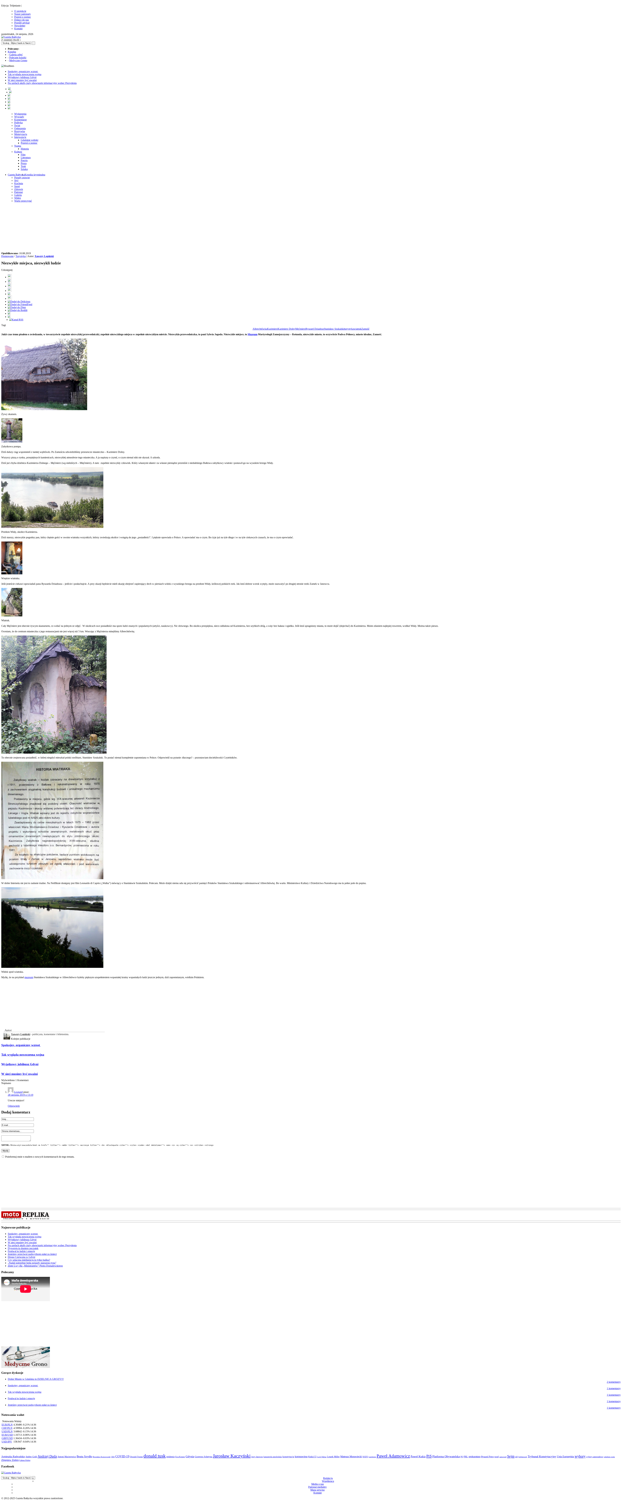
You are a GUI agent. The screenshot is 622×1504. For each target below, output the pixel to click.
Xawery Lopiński (44, 256)
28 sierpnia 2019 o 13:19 (20, 1095)
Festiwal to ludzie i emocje (21, 1251)
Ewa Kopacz (180, 1457)
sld (516, 1456)
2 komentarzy (614, 1382)
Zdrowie (18, 189)
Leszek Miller (333, 1456)
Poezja (24, 160)
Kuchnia (18, 183)
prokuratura (474, 1456)
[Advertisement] (311, 227)
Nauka (17, 145)
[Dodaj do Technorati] (9, 316)
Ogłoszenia (20, 128)
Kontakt (18, 28)
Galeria (18, 195)
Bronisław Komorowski (101, 1457)
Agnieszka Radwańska (13, 1456)
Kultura (18, 151)
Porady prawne (22, 177)
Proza (24, 163)
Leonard (18, 1092)
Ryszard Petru (487, 1456)
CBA (113, 1457)
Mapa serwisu (317, 1489)
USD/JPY (7, 1441)
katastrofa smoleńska (273, 1457)
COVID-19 (122, 1456)
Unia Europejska (565, 1456)
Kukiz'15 (312, 1456)
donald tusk (155, 1455)
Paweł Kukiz (418, 1456)
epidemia (170, 1456)
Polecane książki (17, 57)
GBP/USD (7, 1438)
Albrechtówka (260, 328)
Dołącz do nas (21, 19)
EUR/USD (7, 1434)
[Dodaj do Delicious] (19, 301)
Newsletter (19, 25)
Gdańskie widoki (29, 140)
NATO (365, 1457)
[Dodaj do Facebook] (10, 277)
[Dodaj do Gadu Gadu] (10, 298)
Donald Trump (136, 1456)
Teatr (23, 166)
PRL (466, 1456)
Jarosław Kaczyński (232, 1455)
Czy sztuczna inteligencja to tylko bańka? (29, 1260)
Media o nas (317, 1484)
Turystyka (21, 256)
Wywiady (19, 116)
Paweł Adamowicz (393, 1456)
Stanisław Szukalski (334, 328)
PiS (429, 1456)
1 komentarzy (614, 1388)
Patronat (18, 192)
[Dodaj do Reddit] (17, 310)
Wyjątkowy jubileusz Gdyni (22, 77)
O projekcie (20, 11)
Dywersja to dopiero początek (23, 1248)
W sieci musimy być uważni (22, 80)
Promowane (7, 256)
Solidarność (522, 1457)
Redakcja (328, 1478)
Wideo (17, 198)
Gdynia (190, 1456)
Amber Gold (31, 1456)
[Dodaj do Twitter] (10, 281)
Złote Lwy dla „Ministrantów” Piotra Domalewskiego (35, 1265)
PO (462, 1456)
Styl (16, 180)
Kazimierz (272, 328)
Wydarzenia (20, 113)
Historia (25, 148)
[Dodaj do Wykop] (10, 290)
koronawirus (301, 1456)
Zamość (365, 328)
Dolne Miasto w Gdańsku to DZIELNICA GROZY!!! (36, 1379)
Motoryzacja (20, 134)
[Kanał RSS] (16, 319)
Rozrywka (19, 131)
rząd (496, 1456)
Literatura (26, 157)
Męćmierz (300, 328)
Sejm (510, 1456)
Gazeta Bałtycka (16, 174)
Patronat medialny (317, 1487)
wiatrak (357, 328)
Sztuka (24, 169)
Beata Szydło (84, 1456)
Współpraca (328, 1481)
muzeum (28, 977)
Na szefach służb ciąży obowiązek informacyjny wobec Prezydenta (42, 83)
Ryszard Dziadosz (314, 328)
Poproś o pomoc (22, 17)
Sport (17, 186)
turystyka (349, 328)
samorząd (503, 1457)
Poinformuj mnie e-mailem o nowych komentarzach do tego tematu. (40, 1156)
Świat (17, 125)
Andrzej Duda (47, 1456)
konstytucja (288, 1456)
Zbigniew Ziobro (10, 1460)
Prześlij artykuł (21, 22)
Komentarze (20, 119)
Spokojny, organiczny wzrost (23, 71)
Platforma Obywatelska (446, 1456)
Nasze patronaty (22, 14)
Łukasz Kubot (24, 1460)
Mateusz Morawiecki (351, 1456)
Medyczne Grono (18, 60)
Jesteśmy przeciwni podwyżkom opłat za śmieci (32, 1254)
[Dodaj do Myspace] (9, 313)
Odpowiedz (14, 1106)
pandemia (372, 1457)
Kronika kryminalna (35, 174)
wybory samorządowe (594, 1457)
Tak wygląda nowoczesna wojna (24, 74)
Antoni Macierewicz (67, 1456)
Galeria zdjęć (16, 54)
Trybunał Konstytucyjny (542, 1456)
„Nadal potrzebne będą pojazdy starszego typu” (32, 1262)
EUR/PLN (7, 1424)
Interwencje (20, 137)
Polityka (18, 122)
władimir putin (609, 1457)
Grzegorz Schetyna (203, 1456)
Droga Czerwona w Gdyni (21, 1257)
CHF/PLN (7, 1428)
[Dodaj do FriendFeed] (20, 304)
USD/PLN (7, 1431)
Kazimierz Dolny (286, 328)
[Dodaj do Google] (9, 294)
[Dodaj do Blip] (10, 286)
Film (23, 154)
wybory (580, 1456)
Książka (12, 51)
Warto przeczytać (23, 200)
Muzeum (252, 334)
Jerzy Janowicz (257, 1457)
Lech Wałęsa (321, 1457)
